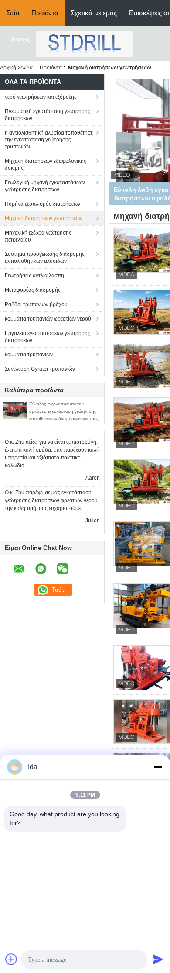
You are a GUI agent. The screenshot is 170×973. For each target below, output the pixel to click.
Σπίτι (12, 13)
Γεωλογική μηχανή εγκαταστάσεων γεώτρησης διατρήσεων (45, 186)
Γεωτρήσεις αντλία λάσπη (34, 276)
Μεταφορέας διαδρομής (33, 290)
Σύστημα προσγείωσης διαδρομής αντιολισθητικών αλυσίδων (45, 257)
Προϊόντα (44, 13)
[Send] (158, 959)
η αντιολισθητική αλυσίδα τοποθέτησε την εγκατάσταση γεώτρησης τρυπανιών (49, 140)
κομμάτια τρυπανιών (29, 355)
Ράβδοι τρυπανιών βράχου (36, 304)
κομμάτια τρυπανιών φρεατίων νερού (48, 319)
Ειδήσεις (18, 39)
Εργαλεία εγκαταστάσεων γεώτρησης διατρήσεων (47, 336)
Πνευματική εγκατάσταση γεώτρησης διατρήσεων (47, 114)
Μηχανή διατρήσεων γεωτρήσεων (43, 218)
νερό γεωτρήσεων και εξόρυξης (41, 97)
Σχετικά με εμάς (94, 13)
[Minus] (158, 767)
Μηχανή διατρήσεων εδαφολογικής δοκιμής (45, 164)
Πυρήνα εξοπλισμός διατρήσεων (42, 204)
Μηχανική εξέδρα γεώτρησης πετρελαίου (38, 236)
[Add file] (11, 959)
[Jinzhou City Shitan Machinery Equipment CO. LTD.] (84, 43)
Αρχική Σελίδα (16, 68)
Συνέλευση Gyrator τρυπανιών (40, 369)
